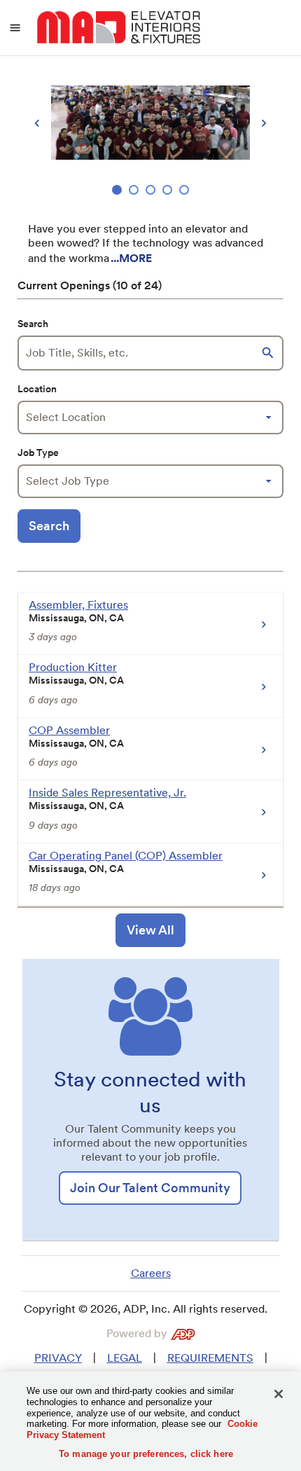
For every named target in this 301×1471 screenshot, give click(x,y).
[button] (269, 353)
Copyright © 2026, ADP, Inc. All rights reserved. (145, 1308)
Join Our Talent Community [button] (150, 1187)
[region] (151, 134)
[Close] (278, 1394)
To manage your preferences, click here (146, 1454)
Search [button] (49, 525)
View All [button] (150, 930)
